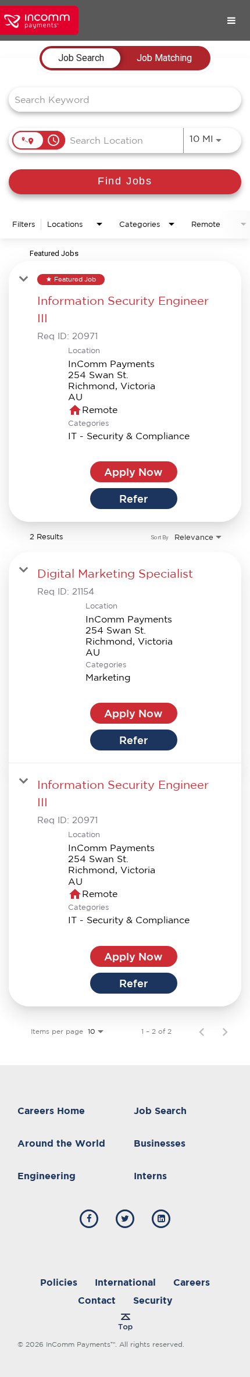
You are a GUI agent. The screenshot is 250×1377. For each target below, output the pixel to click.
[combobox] (119, 99)
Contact (97, 1300)
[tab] (81, 58)
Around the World (61, 1143)
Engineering (46, 1175)
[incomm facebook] (89, 1218)
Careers (191, 1282)
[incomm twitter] (125, 1218)
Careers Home (51, 1110)
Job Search (160, 1110)
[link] (125, 391)
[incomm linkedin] (161, 1218)
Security (153, 1300)
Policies (58, 1282)
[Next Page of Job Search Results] (225, 1031)
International (125, 1282)
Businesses (159, 1143)
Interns (150, 1175)
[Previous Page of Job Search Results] (201, 1031)
